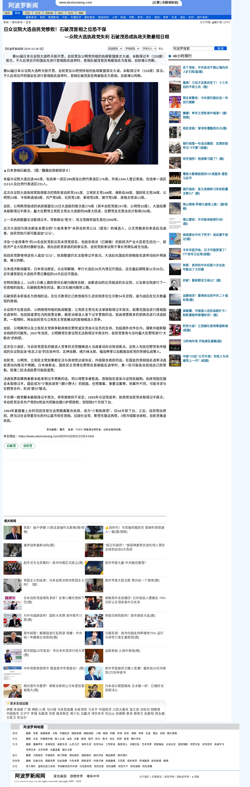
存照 (119, 738)
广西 (27, 709)
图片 (202, 17)
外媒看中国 (46, 738)
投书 (104, 738)
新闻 (17, 13)
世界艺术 (31, 749)
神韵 (35, 709)
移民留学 (86, 760)
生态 (174, 17)
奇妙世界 (132, 760)
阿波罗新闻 (23, 5)
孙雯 (52, 713)
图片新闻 (172, 733)
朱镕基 (18, 709)
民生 (148, 17)
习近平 (93, 709)
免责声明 (169, 776)
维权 (157, 17)
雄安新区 (62, 713)
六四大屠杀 (121, 709)
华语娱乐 (50, 755)
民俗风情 (156, 760)
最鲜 (28, 760)
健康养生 (38, 744)
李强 (34, 713)
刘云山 (110, 713)
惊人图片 (31, 766)
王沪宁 (25, 713)
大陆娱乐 (38, 755)
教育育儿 (123, 744)
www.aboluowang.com (75, 2)
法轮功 (145, 709)
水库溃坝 (80, 709)
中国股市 (12, 713)
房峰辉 (120, 713)
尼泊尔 (22, 717)
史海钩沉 (50, 744)
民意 (126, 738)
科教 (131, 17)
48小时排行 (182, 56)
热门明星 (62, 755)
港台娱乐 (74, 755)
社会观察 (62, 760)
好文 (97, 738)
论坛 (70, 13)
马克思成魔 (65, 709)
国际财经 (103, 17)
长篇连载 (55, 749)
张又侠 (134, 709)
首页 (7, 13)
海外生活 (86, 744)
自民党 (27, 445)
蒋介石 (75, 713)
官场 (140, 17)
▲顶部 (195, 776)
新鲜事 (49, 13)
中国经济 (75, 17)
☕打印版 (205, 22)
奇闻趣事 (110, 760)
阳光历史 (99, 766)
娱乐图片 (123, 755)
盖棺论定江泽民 (46, 766)
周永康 (160, 713)
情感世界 (50, 760)
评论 (27, 13)
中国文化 (135, 744)
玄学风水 (98, 744)
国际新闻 (89, 17)
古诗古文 (171, 744)
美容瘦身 (159, 744)
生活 (37, 13)
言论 (35, 738)
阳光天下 (123, 766)
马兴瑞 (51, 709)
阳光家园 (135, 766)
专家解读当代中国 (67, 766)
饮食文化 (38, 760)
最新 (31, 17)
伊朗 (9, 709)
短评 (90, 738)
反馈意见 (157, 776)
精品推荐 (110, 755)
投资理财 (183, 744)
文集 (76, 738)
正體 (157, 2)
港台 (182, 17)
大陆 (64, 17)
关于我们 (144, 776)
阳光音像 (147, 766)
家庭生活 (62, 744)
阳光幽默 (111, 766)
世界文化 (195, 744)
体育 (165, 17)
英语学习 (219, 744)
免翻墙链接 (169, 2)
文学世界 (43, 749)
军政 (42, 17)
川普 (42, 709)
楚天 (63, 429)
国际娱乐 (86, 755)
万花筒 (121, 760)
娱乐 (60, 13)
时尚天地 (98, 760)
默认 (161, 48)
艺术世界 (147, 744)
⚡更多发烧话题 (17, 703)
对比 (112, 738)
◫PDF (226, 22)
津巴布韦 (97, 713)
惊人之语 (60, 738)
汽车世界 (74, 760)
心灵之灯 (74, 744)
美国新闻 (53, 17)
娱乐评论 (98, 755)
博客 (81, 13)
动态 (69, 738)
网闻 (123, 17)
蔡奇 (129, 713)
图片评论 (136, 738)
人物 (114, 17)
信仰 (191, 17)
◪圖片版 (217, 22)
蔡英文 (138, 713)
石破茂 (11, 445)
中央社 (79, 429)
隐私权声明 (183, 776)
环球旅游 (144, 760)
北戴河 (85, 713)
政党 (83, 738)
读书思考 (207, 744)
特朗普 (156, 709)
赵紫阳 (149, 713)
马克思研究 (85, 766)
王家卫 (11, 717)
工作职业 (110, 744)
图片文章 (67, 749)
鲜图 (165, 760)
